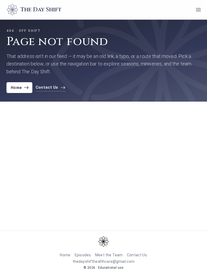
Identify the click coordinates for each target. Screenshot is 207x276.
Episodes (83, 255)
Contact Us (137, 255)
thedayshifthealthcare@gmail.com (104, 261)
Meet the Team (109, 255)
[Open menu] (198, 9)
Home (16, 87)
